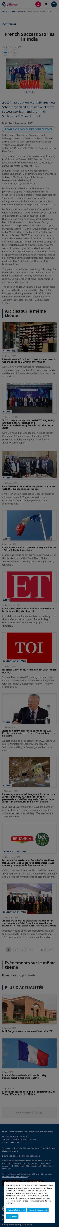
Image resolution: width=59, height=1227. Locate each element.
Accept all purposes (16, 1210)
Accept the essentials (38, 1210)
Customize (12, 1216)
